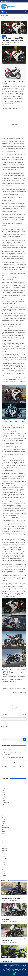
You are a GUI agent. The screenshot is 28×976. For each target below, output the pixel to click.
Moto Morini (4, 850)
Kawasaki (4, 840)
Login (25, 714)
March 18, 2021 (6, 942)
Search (24, 739)
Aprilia (3, 783)
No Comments (6, 44)
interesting (4, 839)
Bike (3, 798)
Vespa (3, 868)
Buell (3, 812)
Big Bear (3, 794)
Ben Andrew (17, 42)
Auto (3, 786)
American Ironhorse (6, 781)
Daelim (3, 819)
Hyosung (4, 835)
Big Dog (3, 796)
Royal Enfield (4, 858)
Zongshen (4, 875)
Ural (3, 866)
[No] (26, 969)
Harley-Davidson (5, 827)
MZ (2, 852)
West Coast (4, 871)
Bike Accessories (5, 802)
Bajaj (3, 790)
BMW (3, 808)
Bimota (3, 804)
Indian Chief (4, 837)
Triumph (4, 36)
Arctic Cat (4, 785)
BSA (3, 810)
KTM (3, 842)
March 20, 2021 (6, 921)
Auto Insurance (5, 788)
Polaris (3, 856)
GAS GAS (4, 823)
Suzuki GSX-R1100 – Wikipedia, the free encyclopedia (14, 688)
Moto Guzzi (4, 848)
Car (2, 815)
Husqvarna (4, 833)
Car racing (4, 817)
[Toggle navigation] (6, 11)
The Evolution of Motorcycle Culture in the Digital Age (13, 766)
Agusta (4, 800)
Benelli (3, 792)
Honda (3, 829)
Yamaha (3, 873)
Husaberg (4, 831)
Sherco (3, 860)
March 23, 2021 (6, 900)
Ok (14, 974)
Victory (3, 869)
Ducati (3, 821)
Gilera (3, 825)
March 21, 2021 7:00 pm (8, 42)
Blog (3, 806)
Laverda (3, 846)
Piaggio (3, 854)
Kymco (3, 844)
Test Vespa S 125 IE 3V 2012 (18, 692)
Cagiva (3, 813)
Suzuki (3, 862)
